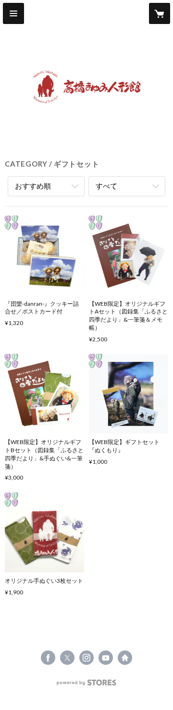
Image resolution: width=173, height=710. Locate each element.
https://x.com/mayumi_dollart (67, 657)
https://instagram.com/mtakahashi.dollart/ (86, 657)
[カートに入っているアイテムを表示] (159, 13)
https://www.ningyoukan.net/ (125, 657)
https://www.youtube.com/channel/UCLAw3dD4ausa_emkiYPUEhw (106, 657)
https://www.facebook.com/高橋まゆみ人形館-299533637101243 (48, 657)
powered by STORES (86, 685)
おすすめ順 (33, 185)
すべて (106, 185)
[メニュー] (13, 13)
